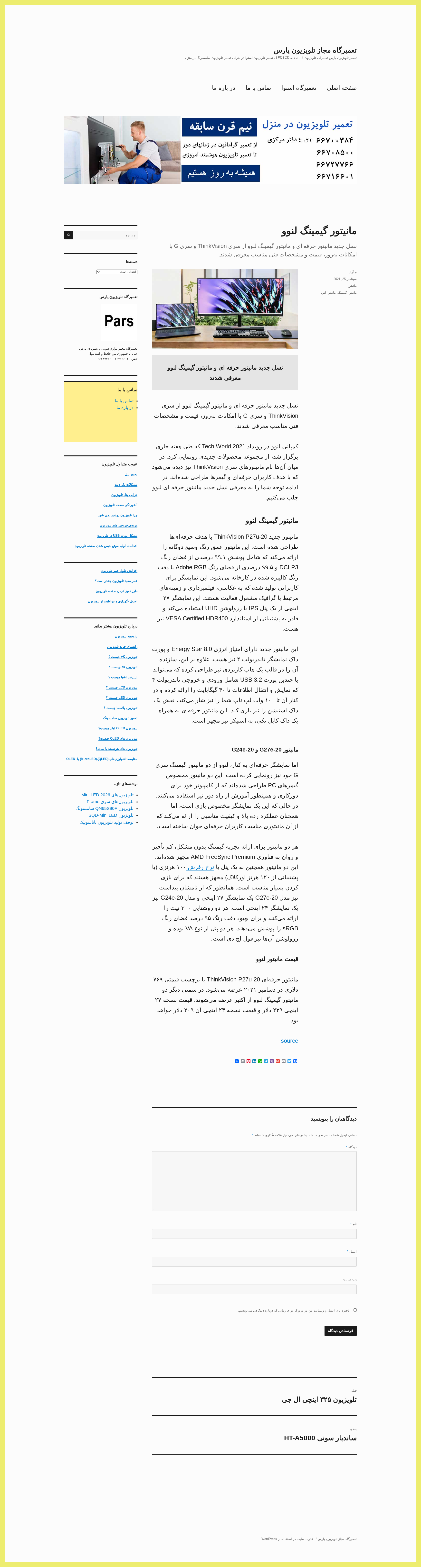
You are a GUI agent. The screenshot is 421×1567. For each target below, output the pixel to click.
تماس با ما (258, 87)
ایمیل (352, 1251)
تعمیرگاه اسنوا (298, 87)
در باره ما (223, 87)
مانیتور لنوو (328, 292)
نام (353, 1224)
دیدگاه (351, 1147)
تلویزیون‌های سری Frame (110, 801)
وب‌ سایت (350, 1279)
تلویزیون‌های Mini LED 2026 (107, 794)
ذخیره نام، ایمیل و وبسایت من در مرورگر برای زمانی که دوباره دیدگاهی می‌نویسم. (293, 1310)
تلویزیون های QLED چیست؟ (117, 738)
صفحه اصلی (342, 87)
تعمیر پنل (131, 474)
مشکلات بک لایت (126, 484)
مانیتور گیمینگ (347, 292)
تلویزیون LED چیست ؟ (121, 697)
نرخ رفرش (200, 867)
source (289, 1040)
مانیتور (352, 286)
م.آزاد (353, 272)
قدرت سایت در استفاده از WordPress (287, 1539)
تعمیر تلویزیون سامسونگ (120, 718)
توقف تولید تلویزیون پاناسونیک (106, 822)
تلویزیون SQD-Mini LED (111, 815)
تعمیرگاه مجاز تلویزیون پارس (315, 50)
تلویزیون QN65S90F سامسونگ (105, 808)
